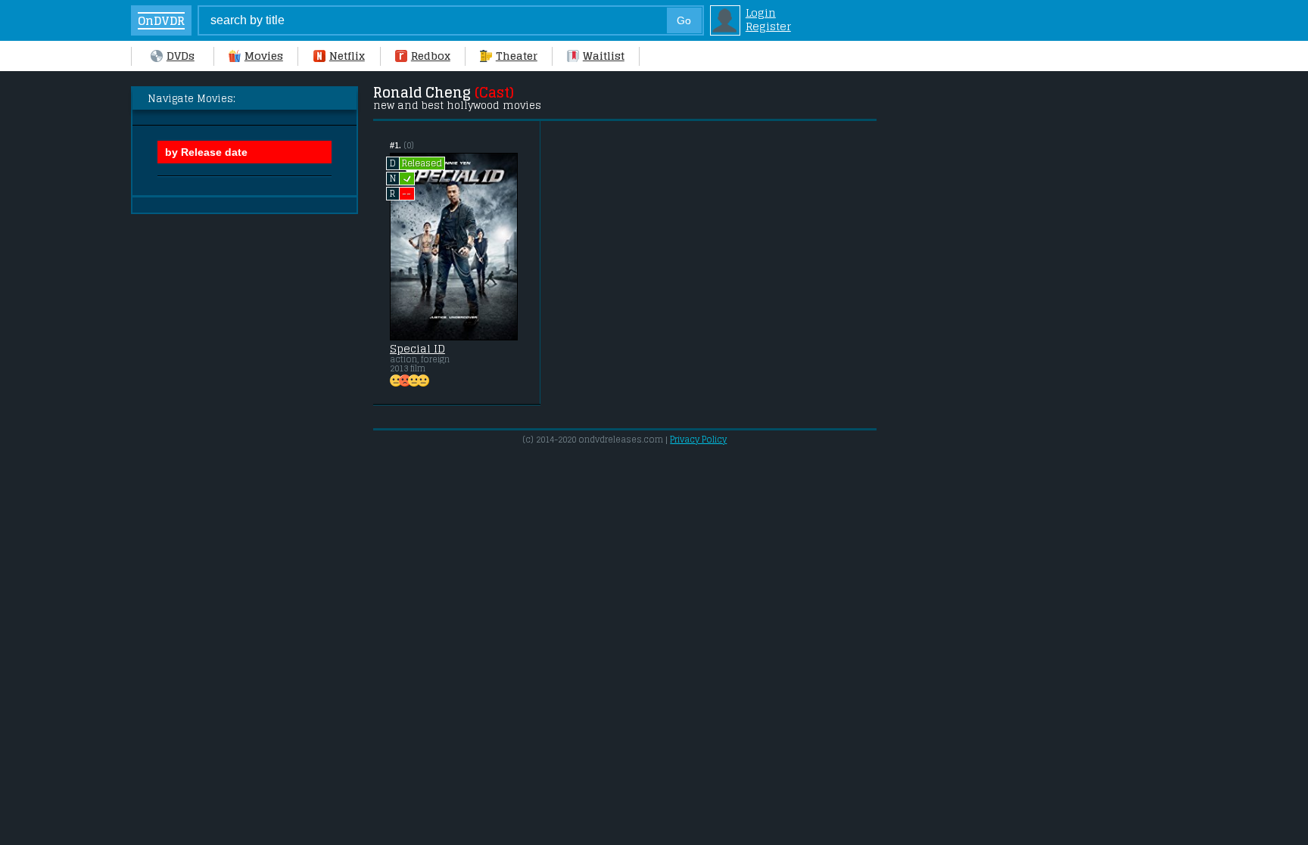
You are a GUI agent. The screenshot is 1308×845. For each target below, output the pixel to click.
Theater (516, 56)
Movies (263, 56)
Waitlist (603, 56)
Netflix (347, 56)
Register (768, 26)
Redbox (430, 56)
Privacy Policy (698, 439)
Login (761, 13)
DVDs (181, 56)
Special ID (417, 349)
